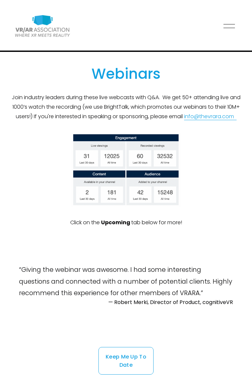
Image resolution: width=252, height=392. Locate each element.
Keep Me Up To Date (126, 361)
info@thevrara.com (210, 116)
